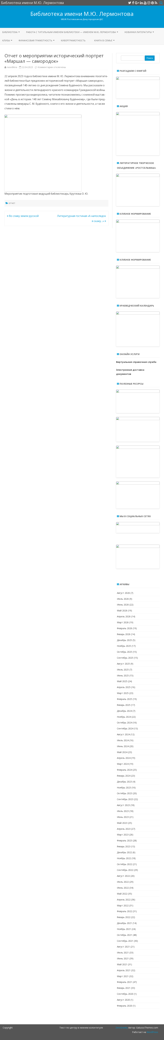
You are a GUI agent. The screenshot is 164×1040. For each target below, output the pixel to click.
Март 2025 (123, 693)
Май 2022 (122, 893)
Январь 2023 (123, 846)
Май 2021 (122, 964)
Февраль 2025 (124, 699)
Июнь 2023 (123, 816)
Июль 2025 (123, 669)
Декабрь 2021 (124, 923)
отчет (12, 203)
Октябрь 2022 (124, 864)
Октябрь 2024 (124, 722)
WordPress (152, 1032)
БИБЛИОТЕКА (9, 32)
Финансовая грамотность (35, 40)
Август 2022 (123, 875)
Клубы (6, 40)
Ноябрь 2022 (124, 858)
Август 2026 (123, 592)
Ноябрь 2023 (124, 787)
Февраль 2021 (124, 982)
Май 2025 (122, 681)
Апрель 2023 (124, 828)
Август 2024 (123, 734)
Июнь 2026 (123, 604)
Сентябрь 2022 (125, 869)
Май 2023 (122, 822)
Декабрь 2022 (124, 852)
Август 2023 (123, 805)
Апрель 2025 (124, 687)
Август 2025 (123, 663)
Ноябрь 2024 (124, 716)
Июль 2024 (123, 740)
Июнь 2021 (123, 958)
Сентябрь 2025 (125, 657)
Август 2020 (123, 999)
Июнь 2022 (123, 887)
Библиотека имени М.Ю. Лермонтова (82, 13)
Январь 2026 (123, 634)
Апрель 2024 (124, 757)
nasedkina (12, 67)
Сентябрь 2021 (125, 940)
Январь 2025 (123, 704)
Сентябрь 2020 (125, 993)
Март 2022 (123, 905)
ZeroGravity (121, 1027)
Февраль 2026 (124, 628)
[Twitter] (129, 2)
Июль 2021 (123, 952)
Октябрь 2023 (124, 793)
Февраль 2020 (124, 1005)
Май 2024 (122, 752)
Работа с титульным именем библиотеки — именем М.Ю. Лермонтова (71, 32)
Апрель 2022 (124, 899)
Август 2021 (123, 946)
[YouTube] (145, 2)
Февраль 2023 (124, 840)
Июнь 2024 (123, 746)
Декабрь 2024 (124, 710)
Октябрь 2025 (124, 651)
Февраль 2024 (124, 769)
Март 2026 (123, 622)
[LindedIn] (141, 2)
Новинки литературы (138, 32)
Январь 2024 (123, 775)
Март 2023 (123, 834)
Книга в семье (103, 40)
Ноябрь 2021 (124, 929)
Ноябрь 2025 (124, 645)
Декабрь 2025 (124, 640)
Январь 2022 (123, 917)
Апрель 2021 (124, 970)
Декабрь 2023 (124, 781)
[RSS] (156, 2)
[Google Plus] (137, 2)
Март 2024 (123, 763)
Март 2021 (123, 976)
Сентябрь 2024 (125, 728)
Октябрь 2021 (124, 934)
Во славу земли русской (23, 216)
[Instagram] (148, 2)
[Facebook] (133, 2)
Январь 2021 (123, 987)
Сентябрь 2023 (125, 799)
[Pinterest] (152, 2)
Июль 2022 (123, 881)
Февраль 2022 (124, 911)
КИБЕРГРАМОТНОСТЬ (73, 40)
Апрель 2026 (124, 616)
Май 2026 (122, 610)
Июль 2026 (123, 598)
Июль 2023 (123, 811)
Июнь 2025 (123, 675)
